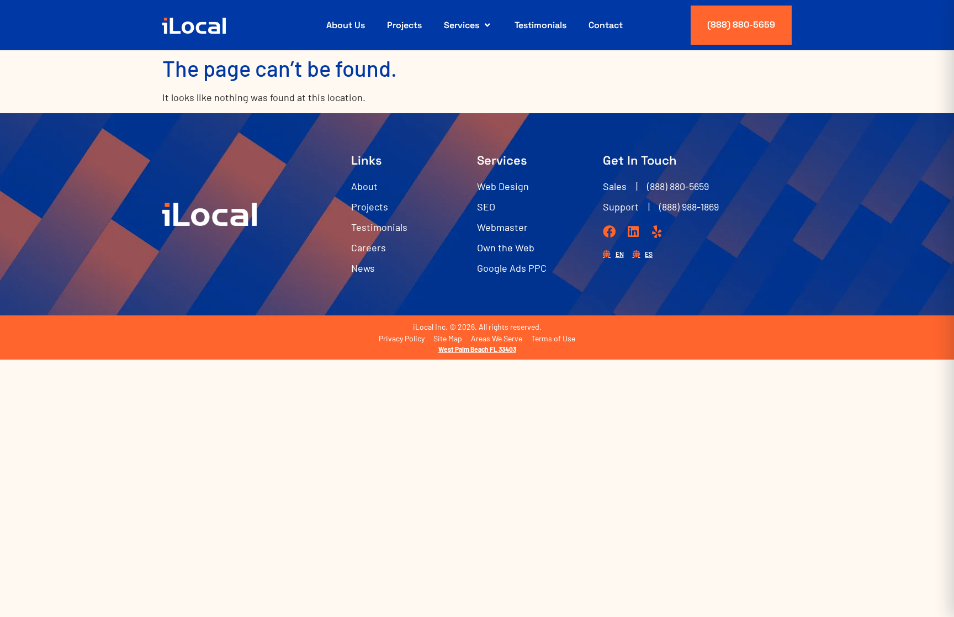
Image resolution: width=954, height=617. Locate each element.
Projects (404, 25)
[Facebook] (609, 231)
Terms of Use (553, 338)
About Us (345, 25)
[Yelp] (656, 231)
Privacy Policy (402, 338)
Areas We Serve (496, 338)
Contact (606, 25)
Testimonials (540, 25)
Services (461, 25)
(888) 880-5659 (741, 24)
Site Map (447, 338)
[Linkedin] (633, 231)
